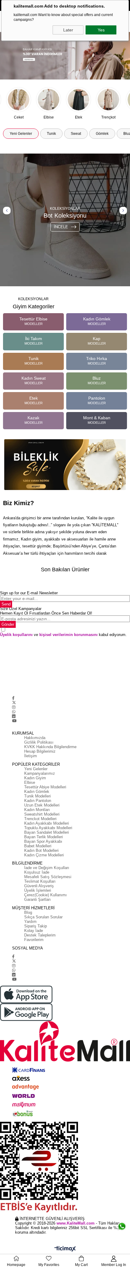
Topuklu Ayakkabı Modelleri (48, 828)
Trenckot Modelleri (40, 818)
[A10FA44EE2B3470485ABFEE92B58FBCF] (65, 1167)
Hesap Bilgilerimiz (40, 751)
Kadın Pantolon (37, 800)
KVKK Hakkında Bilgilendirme (50, 747)
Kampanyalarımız (39, 773)
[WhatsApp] (13, 711)
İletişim (30, 756)
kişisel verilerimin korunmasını (68, 634)
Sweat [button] (76, 133)
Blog (28, 912)
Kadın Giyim (35, 778)
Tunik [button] (51, 133)
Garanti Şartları (37, 899)
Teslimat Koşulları (40, 881)
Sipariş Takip (35, 926)
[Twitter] (14, 702)
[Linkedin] (13, 716)
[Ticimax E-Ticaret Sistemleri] (65, 1249)
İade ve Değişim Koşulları (46, 867)
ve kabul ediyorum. (63, 634)
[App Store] (65, 994)
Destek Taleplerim (40, 935)
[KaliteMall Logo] (65, 1041)
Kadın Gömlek (36, 791)
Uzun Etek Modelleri (42, 805)
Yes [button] (101, 30)
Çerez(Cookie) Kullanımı (45, 895)
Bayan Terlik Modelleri (43, 837)
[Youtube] (14, 721)
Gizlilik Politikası (39, 742)
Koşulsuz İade (36, 872)
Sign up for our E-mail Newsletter (29, 593)
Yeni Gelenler (35, 769)
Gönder (8, 624)
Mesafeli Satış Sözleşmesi (47, 877)
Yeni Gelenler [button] (21, 133)
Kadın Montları (37, 809)
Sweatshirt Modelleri (42, 814)
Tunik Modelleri (37, 796)
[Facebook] (13, 698)
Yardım (30, 921)
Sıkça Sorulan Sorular (43, 917)
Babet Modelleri (37, 846)
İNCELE (61, 227)
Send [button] (6, 604)
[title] (65, 56)
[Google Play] (65, 1012)
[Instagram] (13, 707)
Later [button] (68, 30)
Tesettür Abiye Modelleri (45, 787)
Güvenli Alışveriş (39, 886)
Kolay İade (33, 930)
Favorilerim (34, 939)
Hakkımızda (34, 737)
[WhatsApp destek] (122, 1224)
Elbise (29, 782)
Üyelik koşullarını (16, 634)
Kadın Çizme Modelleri (44, 855)
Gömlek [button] (102, 133)
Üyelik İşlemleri (37, 890)
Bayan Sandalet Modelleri (46, 832)
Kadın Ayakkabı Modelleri (46, 823)
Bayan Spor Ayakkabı (43, 841)
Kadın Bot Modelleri (41, 850)
